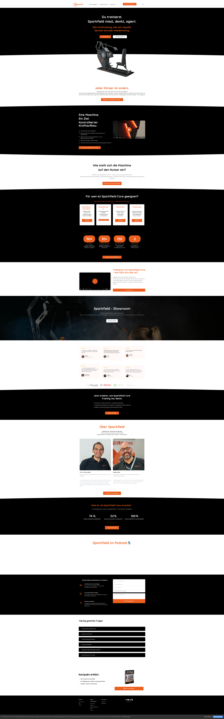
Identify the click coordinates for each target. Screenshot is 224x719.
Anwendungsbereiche (94, 706)
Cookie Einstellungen (125, 716)
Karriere (91, 710)
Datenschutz (104, 703)
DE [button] (143, 4)
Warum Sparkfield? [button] (93, 4)
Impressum (103, 701)
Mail (79, 703)
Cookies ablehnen (208, 716)
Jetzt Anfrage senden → (129, 601)
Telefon (80, 705)
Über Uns (91, 705)
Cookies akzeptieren (218, 716)
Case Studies (92, 703)
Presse (91, 708)
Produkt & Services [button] (104, 4)
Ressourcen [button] (112, 4)
